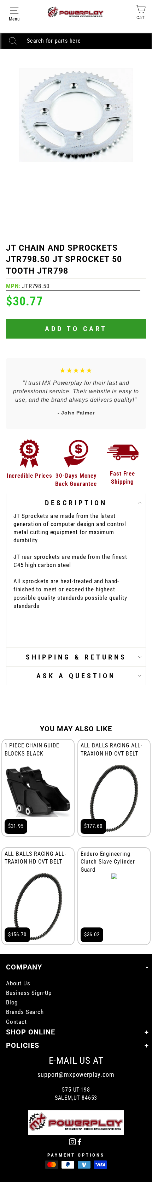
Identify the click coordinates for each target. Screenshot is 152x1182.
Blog (12, 1002)
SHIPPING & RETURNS (76, 657)
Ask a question (76, 675)
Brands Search (25, 1012)
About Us (18, 983)
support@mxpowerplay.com (75, 1074)
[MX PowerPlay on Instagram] (72, 1141)
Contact (16, 1022)
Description (76, 503)
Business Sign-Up (29, 993)
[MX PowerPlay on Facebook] (79, 1141)
